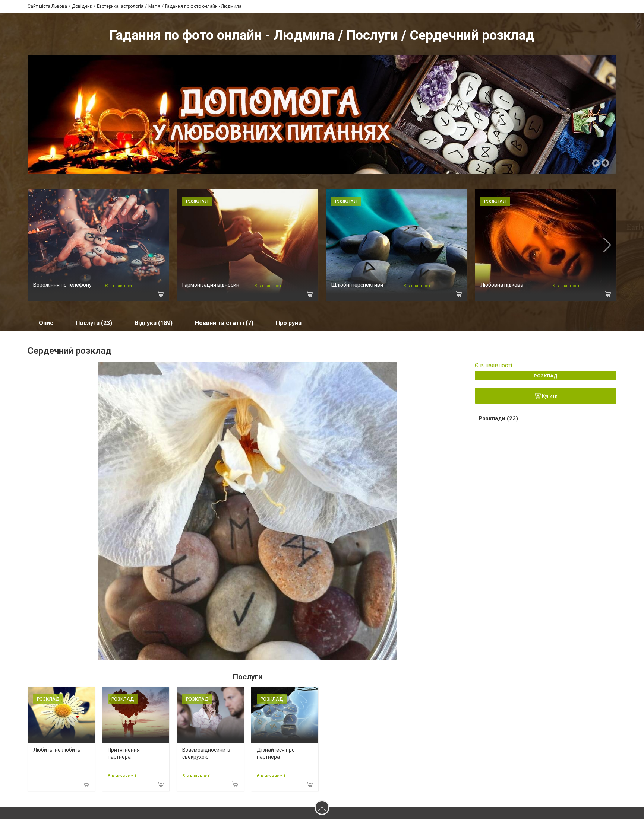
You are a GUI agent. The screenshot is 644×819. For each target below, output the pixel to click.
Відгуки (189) (154, 322)
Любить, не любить (56, 750)
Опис (46, 322)
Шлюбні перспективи (357, 285)
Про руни (289, 322)
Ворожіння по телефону (62, 285)
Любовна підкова (501, 285)
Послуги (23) (94, 322)
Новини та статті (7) (224, 322)
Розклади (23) (498, 418)
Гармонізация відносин (210, 285)
